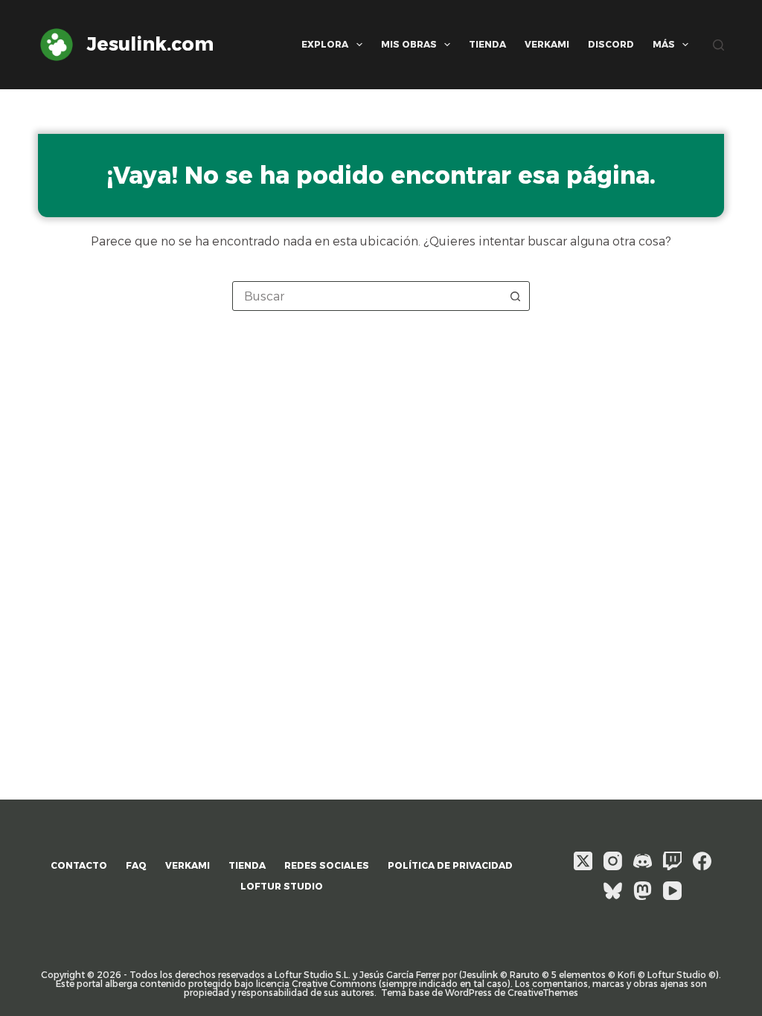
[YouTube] (672, 890)
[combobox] (367, 296)
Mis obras (409, 44)
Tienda (487, 44)
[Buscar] (718, 45)
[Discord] (642, 861)
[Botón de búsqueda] (515, 296)
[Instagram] (612, 861)
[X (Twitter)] (583, 861)
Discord (611, 44)
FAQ (136, 865)
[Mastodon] (642, 890)
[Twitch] (672, 861)
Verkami (547, 44)
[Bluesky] (612, 890)
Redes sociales (326, 865)
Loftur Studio (281, 886)
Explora (324, 44)
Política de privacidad (450, 865)
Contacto (79, 865)
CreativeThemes (543, 992)
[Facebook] (702, 861)
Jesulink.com (150, 44)
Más (664, 44)
